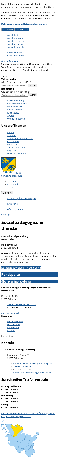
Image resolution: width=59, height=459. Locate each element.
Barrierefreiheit (15, 321)
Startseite (12, 181)
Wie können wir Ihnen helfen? (16, 82)
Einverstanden (22, 29)
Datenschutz (13, 324)
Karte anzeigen (8, 267)
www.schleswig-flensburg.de (32, 363)
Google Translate (9, 60)
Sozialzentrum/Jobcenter (20, 138)
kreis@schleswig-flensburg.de (32, 372)
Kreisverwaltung (15, 100)
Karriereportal (14, 109)
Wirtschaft (12, 144)
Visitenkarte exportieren (28, 267)
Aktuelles (12, 115)
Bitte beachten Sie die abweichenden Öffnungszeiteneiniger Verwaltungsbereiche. (28, 415)
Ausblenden (7, 29)
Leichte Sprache (15, 52)
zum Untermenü (15, 41)
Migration (12, 150)
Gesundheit (13, 141)
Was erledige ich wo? (17, 103)
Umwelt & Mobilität (16, 153)
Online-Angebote (16, 118)
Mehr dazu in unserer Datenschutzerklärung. (24, 23)
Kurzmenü (12, 184)
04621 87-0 (23, 366)
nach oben (6, 312)
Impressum (13, 327)
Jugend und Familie (17, 147)
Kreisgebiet (13, 112)
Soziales (11, 135)
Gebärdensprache (16, 55)
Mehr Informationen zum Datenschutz (20, 73)
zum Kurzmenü (15, 44)
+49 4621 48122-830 (21, 304)
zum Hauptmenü (15, 38)
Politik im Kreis (14, 106)
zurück (15, 312)
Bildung (11, 132)
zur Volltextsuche (16, 47)
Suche (10, 187)
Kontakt (11, 330)
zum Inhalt (12, 35)
